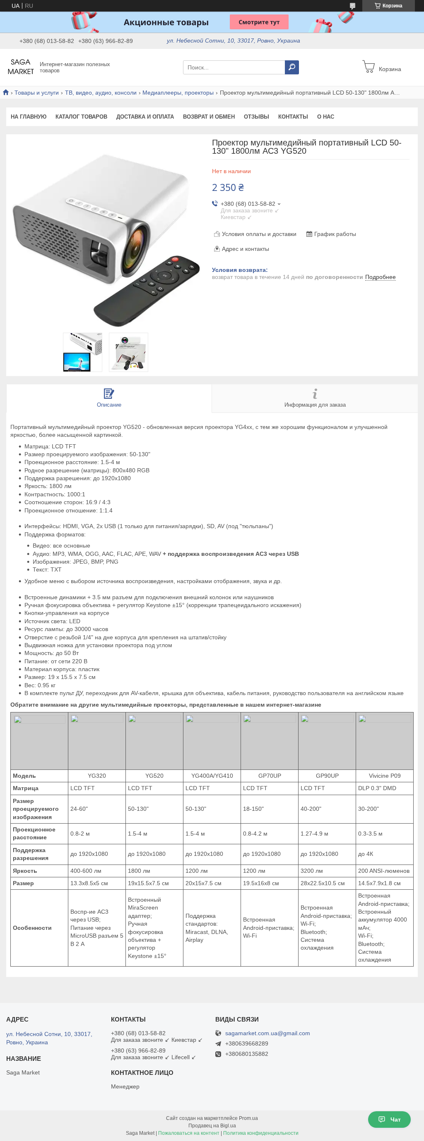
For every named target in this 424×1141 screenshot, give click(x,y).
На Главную (28, 117)
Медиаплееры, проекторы (178, 92)
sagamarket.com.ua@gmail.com (267, 1033)
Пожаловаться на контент (188, 1133)
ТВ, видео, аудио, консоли (101, 92)
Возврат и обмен (209, 117)
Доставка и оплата (145, 117)
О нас (325, 117)
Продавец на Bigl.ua (212, 1126)
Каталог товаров (81, 117)
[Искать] (292, 67)
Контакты (293, 117)
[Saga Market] (20, 67)
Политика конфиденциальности (261, 1133)
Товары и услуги (36, 92)
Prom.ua (248, 1118)
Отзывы (256, 117)
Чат (395, 1119)
